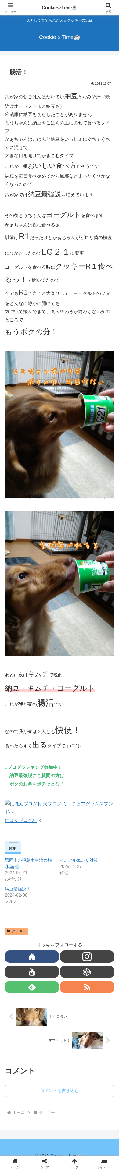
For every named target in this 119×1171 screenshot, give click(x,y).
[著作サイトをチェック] (32, 956)
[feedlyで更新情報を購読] (32, 987)
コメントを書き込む (59, 1090)
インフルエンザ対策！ (81, 860)
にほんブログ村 (21, 820)
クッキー (19, 931)
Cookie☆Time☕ (60, 7)
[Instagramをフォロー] (87, 956)
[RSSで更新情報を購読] (87, 987)
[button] (107, 886)
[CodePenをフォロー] (87, 972)
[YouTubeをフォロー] (32, 972)
